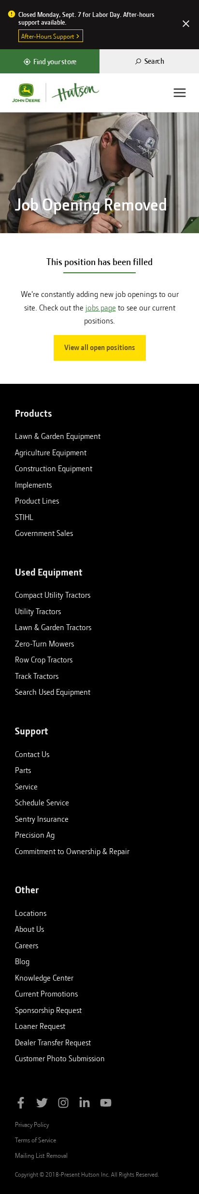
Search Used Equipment (52, 692)
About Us (29, 929)
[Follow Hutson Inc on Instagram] (63, 1104)
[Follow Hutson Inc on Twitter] (42, 1104)
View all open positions (99, 347)
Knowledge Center (44, 978)
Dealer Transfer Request (53, 1042)
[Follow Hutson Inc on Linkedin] (84, 1104)
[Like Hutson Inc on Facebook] (21, 1104)
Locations (30, 913)
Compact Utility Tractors (52, 595)
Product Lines (37, 501)
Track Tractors (36, 676)
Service (26, 786)
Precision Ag (35, 835)
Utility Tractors (38, 611)
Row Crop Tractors (43, 659)
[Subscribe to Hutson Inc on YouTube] (106, 1104)
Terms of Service (35, 1140)
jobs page (100, 307)
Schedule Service (42, 802)
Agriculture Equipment (50, 452)
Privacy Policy (32, 1124)
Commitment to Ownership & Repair (72, 851)
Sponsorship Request (48, 1010)
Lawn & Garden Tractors (53, 627)
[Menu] (180, 93)
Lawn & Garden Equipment (57, 436)
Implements (33, 485)
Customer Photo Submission (60, 1058)
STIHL (24, 517)
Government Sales (44, 533)
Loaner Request (40, 1026)
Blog (22, 961)
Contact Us (32, 754)
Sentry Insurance (42, 819)
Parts (23, 770)
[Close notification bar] (186, 24)
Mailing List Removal (41, 1155)
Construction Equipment (53, 468)
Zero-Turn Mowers (44, 643)
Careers (26, 945)
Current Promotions (46, 993)
